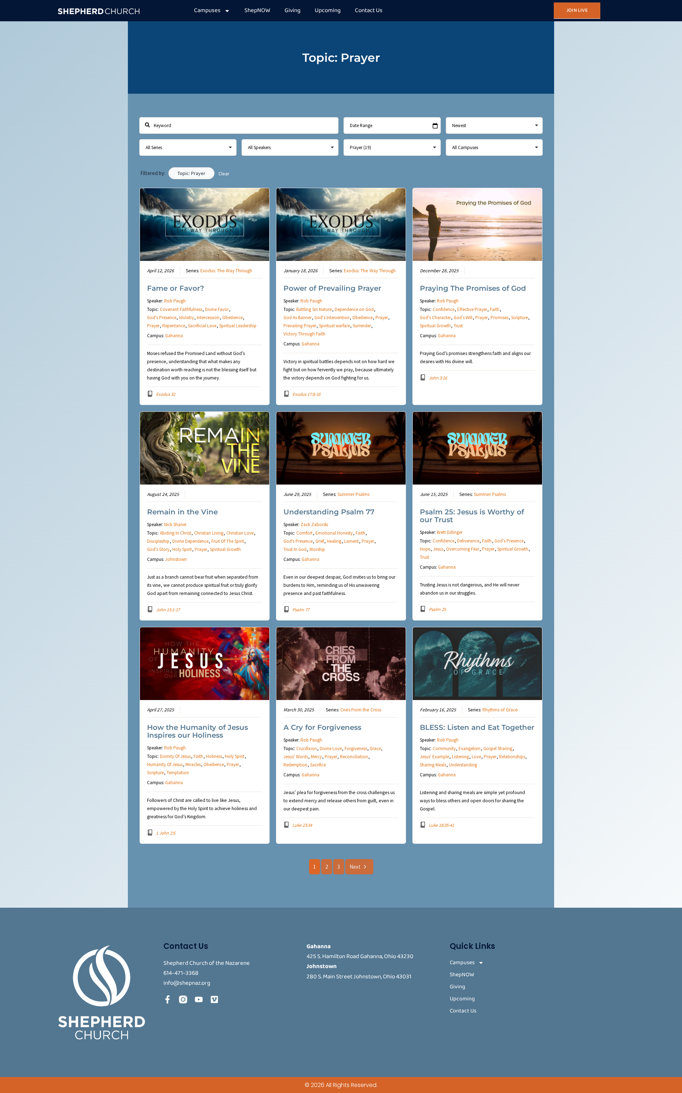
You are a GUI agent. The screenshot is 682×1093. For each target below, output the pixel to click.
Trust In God (295, 549)
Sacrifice (318, 765)
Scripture (519, 318)
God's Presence (161, 318)
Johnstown (176, 559)
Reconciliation (354, 757)
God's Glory (158, 549)
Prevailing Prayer (299, 326)
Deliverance (468, 541)
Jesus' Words (295, 757)
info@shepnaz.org (186, 983)
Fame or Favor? (175, 288)
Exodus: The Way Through (226, 271)
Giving (293, 10)
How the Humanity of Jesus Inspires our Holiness (197, 731)
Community (444, 748)
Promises (499, 318)
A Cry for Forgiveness (322, 727)
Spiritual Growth (435, 326)
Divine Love (331, 748)
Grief (319, 541)
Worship (317, 549)
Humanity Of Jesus (165, 764)
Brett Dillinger (449, 532)
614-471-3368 (181, 973)
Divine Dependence (190, 541)
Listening (460, 757)
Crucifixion (306, 748)
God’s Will (463, 318)
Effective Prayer (472, 309)
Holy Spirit (182, 549)
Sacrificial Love (202, 326)
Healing (334, 541)
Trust (458, 326)
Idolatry (186, 318)
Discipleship (158, 541)
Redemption (295, 765)
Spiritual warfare (334, 326)
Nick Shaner (175, 524)
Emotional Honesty (334, 533)
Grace (375, 748)
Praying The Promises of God (473, 288)
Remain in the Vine (182, 512)
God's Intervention (332, 318)
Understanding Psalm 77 (328, 512)
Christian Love (240, 533)
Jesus (438, 549)
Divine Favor (217, 309)
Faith (494, 309)
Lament (351, 541)
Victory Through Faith (304, 334)
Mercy (316, 757)
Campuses (207, 10)
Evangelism (470, 748)
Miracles (193, 764)
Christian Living (208, 533)
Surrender (362, 326)
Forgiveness (356, 748)
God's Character (435, 318)
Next (355, 866)
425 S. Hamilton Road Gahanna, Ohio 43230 (360, 956)
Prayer (153, 326)
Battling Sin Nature (314, 309)
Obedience (232, 318)
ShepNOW (257, 10)
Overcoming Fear (462, 549)
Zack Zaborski (314, 524)
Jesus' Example (434, 757)
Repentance (173, 326)
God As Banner (297, 318)
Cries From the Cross (360, 710)
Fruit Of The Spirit (227, 541)
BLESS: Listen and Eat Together (477, 727)
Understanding (463, 765)
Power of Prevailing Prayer (332, 288)
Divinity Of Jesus (175, 756)
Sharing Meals (433, 765)
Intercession (208, 318)
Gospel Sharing (497, 748)
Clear (223, 173)
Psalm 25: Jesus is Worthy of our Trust (472, 516)
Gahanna (174, 336)
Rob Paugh (175, 301)
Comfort (304, 533)
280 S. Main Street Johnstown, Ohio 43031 (359, 977)
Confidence (443, 309)
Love (476, 757)
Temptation (178, 773)
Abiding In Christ (175, 533)
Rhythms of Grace (500, 710)
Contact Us (369, 10)
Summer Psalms (353, 494)
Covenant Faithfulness (181, 309)
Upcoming (328, 10)
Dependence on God (354, 309)
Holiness (214, 756)
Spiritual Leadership (237, 326)
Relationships (512, 757)
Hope (425, 549)
